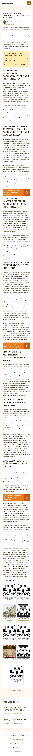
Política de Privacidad (16, 743)
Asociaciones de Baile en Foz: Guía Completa (15, 720)
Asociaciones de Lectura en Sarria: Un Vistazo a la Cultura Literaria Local (15, 709)
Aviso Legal (16, 747)
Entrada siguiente (16, 694)
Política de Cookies (16, 751)
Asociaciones (7, 713)
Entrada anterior (16, 690)
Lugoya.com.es (7, 3)
